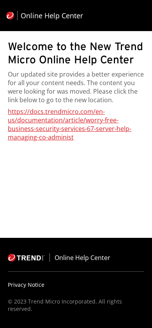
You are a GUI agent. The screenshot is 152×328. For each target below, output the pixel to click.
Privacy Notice (26, 284)
